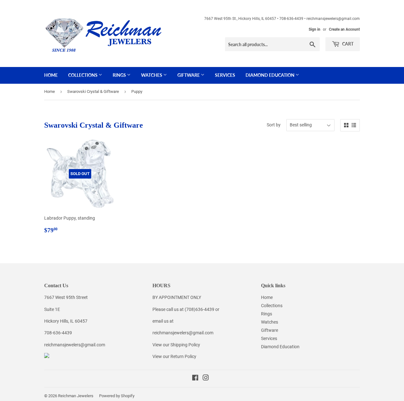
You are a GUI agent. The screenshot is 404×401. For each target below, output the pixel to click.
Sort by (274, 124)
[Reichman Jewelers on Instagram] (206, 378)
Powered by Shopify (116, 395)
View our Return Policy (174, 356)
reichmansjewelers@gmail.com (74, 344)
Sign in (314, 29)
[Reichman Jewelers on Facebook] (195, 378)
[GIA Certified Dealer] (46, 356)
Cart (347, 43)
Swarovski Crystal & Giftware (93, 91)
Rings (120, 75)
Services (225, 75)
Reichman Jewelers (75, 395)
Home (51, 75)
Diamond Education (270, 75)
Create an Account (344, 29)
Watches (152, 75)
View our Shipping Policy (176, 344)
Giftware (189, 75)
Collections (83, 75)
